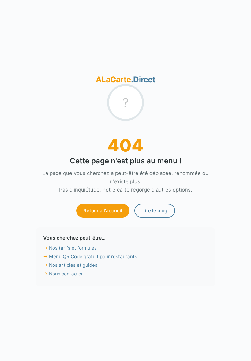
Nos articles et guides (73, 265)
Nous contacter (66, 274)
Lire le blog (154, 211)
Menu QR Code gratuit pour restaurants (93, 256)
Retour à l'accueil (103, 211)
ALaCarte (125, 79)
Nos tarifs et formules (73, 248)
